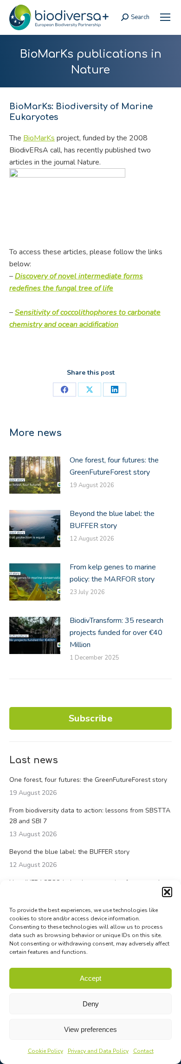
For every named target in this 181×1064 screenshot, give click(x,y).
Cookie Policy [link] (45, 1051)
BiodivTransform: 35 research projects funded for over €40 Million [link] (116, 632)
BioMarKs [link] (39, 138)
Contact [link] (143, 1051)
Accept (90, 978)
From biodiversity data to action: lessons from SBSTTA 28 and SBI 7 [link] (89, 816)
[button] (167, 892)
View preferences (90, 1029)
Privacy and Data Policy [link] (98, 1051)
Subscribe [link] (90, 718)
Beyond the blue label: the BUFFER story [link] (112, 520)
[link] (165, 17)
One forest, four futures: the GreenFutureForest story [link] (114, 466)
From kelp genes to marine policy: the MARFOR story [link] (113, 573)
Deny (91, 1004)
